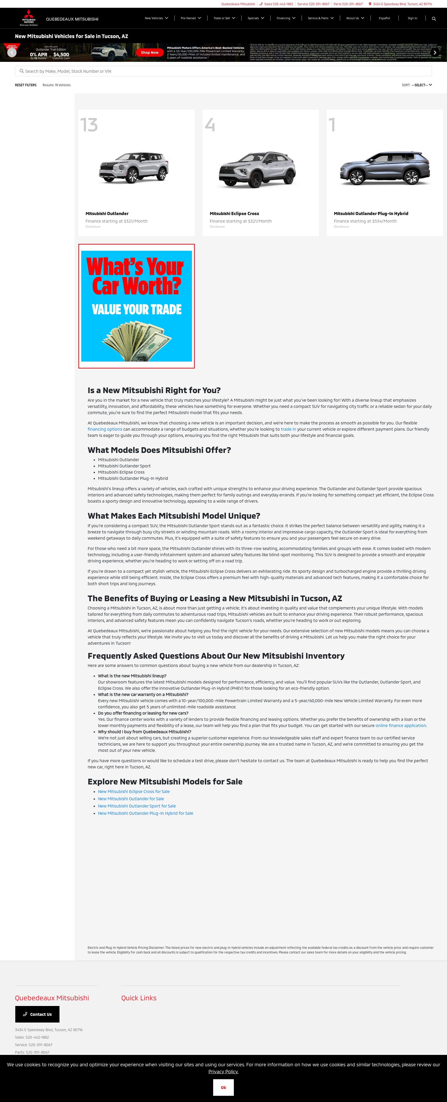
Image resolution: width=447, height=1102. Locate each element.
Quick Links (139, 998)
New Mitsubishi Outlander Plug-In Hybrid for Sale (145, 813)
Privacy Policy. (223, 1071)
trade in (288, 429)
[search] (434, 19)
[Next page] (436, 52)
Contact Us (40, 1014)
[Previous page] (11, 52)
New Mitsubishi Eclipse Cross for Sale (134, 791)
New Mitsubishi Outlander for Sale (131, 798)
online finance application (401, 725)
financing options (105, 429)
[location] (370, 4)
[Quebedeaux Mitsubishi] (59, 17)
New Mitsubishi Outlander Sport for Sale (137, 805)
